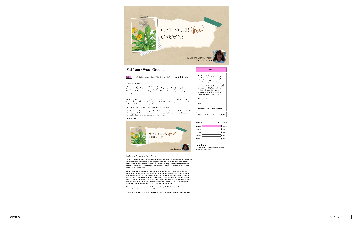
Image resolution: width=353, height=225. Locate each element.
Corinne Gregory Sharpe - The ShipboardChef (154, 77)
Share (223, 114)
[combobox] (206, 114)
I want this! (211, 69)
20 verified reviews (217, 147)
